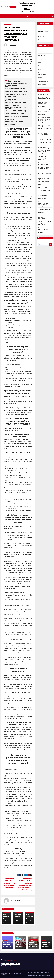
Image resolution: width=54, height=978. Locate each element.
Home (29, 972)
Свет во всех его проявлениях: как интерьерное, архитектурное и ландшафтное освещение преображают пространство (44, 220)
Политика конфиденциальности (34, 975)
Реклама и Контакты (43, 39)
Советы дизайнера (43, 81)
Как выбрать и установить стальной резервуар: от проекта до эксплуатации (44, 127)
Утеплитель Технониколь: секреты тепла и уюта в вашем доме (44, 211)
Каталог (40, 62)
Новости (40, 65)
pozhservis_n (13, 45)
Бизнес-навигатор (6, 912)
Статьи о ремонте (42, 84)
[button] (52, 16)
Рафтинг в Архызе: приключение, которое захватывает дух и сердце (44, 189)
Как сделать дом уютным (44, 59)
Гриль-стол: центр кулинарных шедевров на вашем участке (44, 174)
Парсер (40, 69)
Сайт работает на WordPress (7, 973)
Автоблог (40, 52)
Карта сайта (47, 972)
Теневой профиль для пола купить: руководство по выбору (44, 158)
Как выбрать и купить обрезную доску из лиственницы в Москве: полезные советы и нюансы (44, 181)
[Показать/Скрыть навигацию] (27, 16)
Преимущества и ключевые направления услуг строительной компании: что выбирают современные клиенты (44, 165)
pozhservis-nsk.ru (10, 963)
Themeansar (3, 974)
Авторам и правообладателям (37, 972)
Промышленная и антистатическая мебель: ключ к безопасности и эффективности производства (44, 150)
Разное (40, 77)
